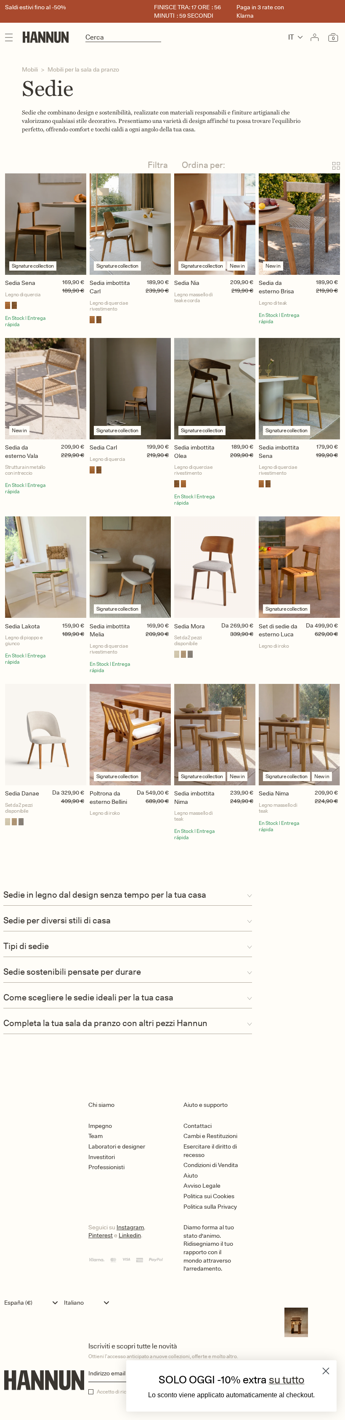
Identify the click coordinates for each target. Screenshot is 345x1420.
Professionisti (106, 1167)
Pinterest (100, 1235)
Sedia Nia (186, 282)
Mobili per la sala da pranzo (83, 69)
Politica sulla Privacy (210, 1206)
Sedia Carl (103, 447)
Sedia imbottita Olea (194, 451)
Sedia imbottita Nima (194, 797)
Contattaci (197, 1125)
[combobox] (33, 1302)
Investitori (101, 1157)
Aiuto (190, 1175)
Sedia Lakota (22, 626)
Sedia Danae (22, 793)
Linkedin (130, 1235)
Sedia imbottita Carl (110, 287)
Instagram (130, 1227)
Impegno (100, 1125)
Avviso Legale (201, 1185)
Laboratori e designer (116, 1146)
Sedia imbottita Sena (279, 451)
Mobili (30, 69)
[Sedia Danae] (45, 734)
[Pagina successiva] (172, 873)
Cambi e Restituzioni (210, 1136)
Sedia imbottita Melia (110, 630)
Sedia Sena (20, 282)
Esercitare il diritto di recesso (210, 1150)
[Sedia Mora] (214, 567)
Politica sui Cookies (208, 1196)
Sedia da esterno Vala (21, 451)
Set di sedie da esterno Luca (278, 630)
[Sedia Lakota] (45, 567)
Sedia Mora (189, 626)
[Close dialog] (325, 1371)
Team (95, 1136)
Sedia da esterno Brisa (276, 287)
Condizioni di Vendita (210, 1165)
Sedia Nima (274, 793)
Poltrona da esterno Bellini (108, 797)
